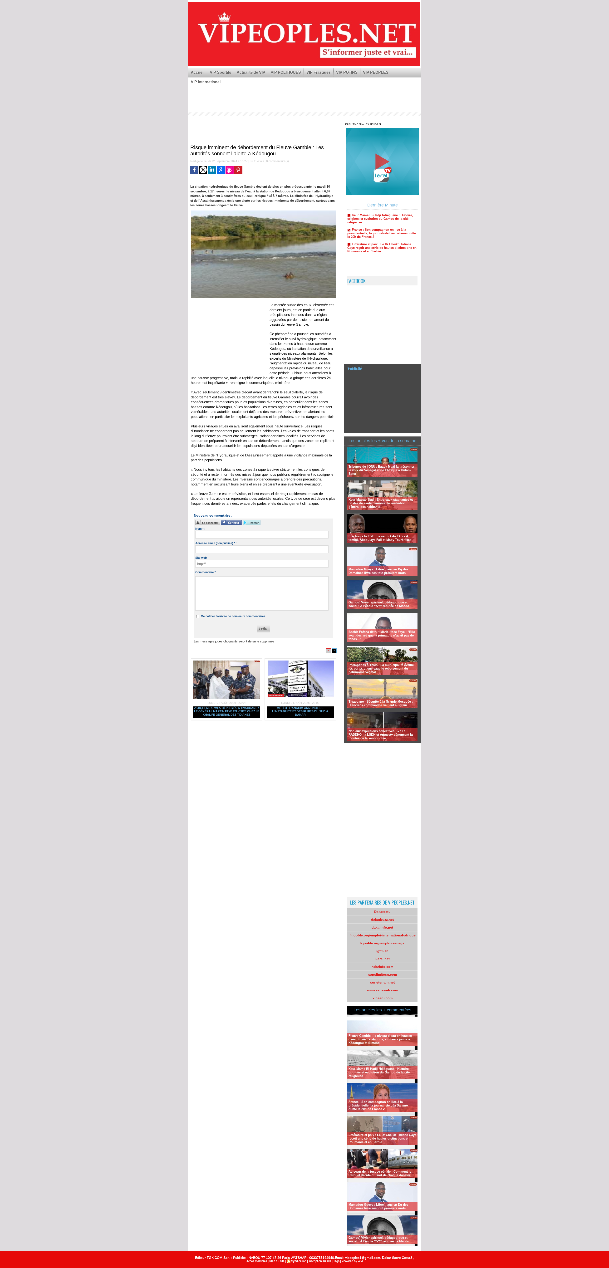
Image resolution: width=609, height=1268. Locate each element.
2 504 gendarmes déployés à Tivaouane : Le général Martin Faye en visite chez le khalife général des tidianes (226, 711)
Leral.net (382, 959)
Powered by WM (352, 1261)
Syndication (298, 1261)
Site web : (201, 557)
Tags (336, 1261)
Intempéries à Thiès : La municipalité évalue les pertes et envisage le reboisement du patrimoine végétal (381, 668)
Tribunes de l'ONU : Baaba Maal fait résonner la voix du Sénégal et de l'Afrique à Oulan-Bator (381, 470)
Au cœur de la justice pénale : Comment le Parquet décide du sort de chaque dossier (380, 1173)
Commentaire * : (206, 572)
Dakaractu (382, 912)
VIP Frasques (318, 72)
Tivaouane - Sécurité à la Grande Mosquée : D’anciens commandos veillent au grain (381, 703)
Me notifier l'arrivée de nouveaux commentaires (233, 616)
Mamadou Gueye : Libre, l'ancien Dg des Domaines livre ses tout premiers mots (378, 571)
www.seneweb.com (382, 990)
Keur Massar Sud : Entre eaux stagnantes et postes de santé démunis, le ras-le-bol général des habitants (381, 503)
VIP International (206, 82)
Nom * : (200, 528)
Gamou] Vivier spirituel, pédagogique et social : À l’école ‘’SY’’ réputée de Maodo (379, 604)
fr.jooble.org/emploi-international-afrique (382, 935)
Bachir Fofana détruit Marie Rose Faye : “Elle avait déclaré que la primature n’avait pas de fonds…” (382, 635)
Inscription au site (320, 1261)
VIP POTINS (347, 72)
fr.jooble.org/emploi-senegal (382, 943)
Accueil (197, 72)
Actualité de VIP (251, 72)
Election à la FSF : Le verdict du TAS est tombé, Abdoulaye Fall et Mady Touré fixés (380, 538)
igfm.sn (382, 951)
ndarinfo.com (382, 967)
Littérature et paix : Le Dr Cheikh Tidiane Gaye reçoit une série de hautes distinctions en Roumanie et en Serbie (382, 217)
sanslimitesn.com (382, 974)
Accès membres (256, 1261)
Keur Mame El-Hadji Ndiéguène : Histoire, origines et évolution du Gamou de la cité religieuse (379, 1072)
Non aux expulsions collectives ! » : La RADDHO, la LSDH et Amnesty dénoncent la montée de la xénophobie (381, 734)
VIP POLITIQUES (286, 72)
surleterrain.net (382, 982)
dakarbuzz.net (382, 919)
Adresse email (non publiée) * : (216, 543)
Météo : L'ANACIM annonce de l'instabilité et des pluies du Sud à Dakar (300, 711)
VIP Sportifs (220, 72)
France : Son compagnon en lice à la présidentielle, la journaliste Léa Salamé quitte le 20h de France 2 (378, 1105)
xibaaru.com (383, 998)
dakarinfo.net (382, 927)
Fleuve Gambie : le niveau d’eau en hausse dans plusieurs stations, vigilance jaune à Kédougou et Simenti (380, 1039)
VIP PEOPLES (375, 72)
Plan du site (277, 1261)
